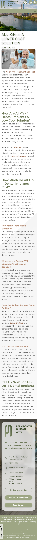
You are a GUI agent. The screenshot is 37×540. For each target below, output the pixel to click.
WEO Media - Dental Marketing (14, 520)
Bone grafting (16, 323)
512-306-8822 (13, 463)
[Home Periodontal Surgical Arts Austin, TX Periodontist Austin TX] (9, 4)
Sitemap (32, 522)
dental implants (19, 156)
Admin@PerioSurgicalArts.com (20, 468)
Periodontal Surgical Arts (25, 517)
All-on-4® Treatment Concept (20, 72)
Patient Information (18, 490)
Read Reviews (18, 505)
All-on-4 (17, 147)
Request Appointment (18, 498)
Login (18, 524)
